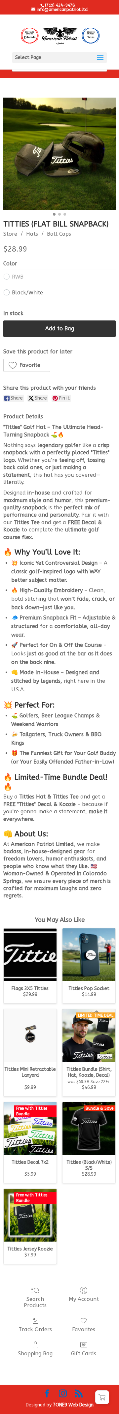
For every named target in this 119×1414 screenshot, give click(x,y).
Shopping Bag (35, 1353)
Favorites (83, 1329)
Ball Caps (59, 234)
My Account (84, 1299)
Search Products (35, 1302)
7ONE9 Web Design (73, 1405)
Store (10, 234)
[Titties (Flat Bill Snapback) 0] (59, 154)
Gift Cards (83, 1353)
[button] (26, 365)
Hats (32, 234)
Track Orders (35, 1329)
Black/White (27, 292)
